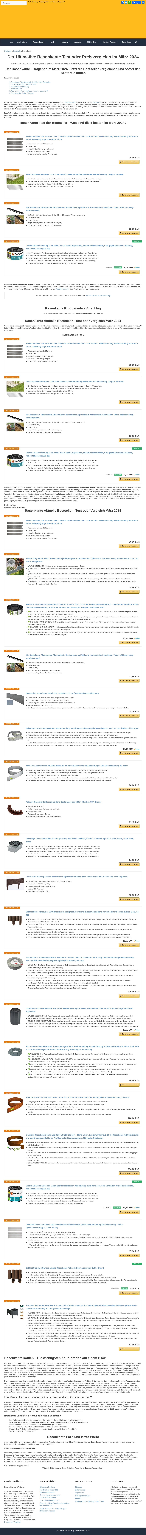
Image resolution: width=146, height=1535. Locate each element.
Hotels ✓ (53, 42)
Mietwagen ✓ (65, 42)
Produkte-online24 (62, 289)
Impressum (79, 1493)
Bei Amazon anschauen (130, 162)
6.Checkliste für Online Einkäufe (21, 93)
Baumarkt (17, 51)
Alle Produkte (22, 42)
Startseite (7, 51)
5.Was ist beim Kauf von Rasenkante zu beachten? (28, 91)
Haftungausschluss (82, 1496)
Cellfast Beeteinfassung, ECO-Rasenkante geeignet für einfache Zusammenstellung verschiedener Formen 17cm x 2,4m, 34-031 (82, 913)
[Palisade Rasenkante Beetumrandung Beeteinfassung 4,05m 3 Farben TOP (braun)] (15, 809)
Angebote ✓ (78, 42)
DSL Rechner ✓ (92, 42)
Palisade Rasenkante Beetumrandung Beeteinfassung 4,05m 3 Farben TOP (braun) (63, 802)
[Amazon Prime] (136, 267)
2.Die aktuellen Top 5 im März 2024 (22, 84)
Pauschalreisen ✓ (39, 42)
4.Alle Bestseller (15, 89)
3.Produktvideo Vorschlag (19, 87)
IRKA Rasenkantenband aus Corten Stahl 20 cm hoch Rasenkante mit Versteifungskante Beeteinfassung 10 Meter (77, 1097)
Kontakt (78, 1499)
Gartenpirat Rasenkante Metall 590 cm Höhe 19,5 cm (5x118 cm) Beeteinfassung (62, 693)
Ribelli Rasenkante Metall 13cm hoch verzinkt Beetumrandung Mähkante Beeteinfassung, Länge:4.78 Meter (75, 174)
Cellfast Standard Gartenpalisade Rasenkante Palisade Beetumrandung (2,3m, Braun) (65, 1268)
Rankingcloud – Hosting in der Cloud (89, 1501)
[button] (29, 42)
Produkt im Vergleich (12, 1522)
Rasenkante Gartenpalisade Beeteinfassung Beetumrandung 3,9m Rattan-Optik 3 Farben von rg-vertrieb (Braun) (77, 877)
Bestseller (97, 102)
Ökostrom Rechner (47, 1487)
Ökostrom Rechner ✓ (110, 42)
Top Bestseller (70, 102)
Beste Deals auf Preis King (98, 295)
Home (11, 42)
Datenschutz (80, 1490)
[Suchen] (136, 42)
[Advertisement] (73, 22)
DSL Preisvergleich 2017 (49, 1500)
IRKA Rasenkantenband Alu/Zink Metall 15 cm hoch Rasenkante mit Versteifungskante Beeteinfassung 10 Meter (77, 766)
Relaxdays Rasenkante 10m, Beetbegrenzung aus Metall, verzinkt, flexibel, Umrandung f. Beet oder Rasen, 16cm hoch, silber (80, 840)
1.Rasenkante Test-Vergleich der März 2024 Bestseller (30, 82)
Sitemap (78, 1487)
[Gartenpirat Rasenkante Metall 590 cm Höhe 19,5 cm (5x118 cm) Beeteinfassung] (15, 699)
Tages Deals (126, 42)
